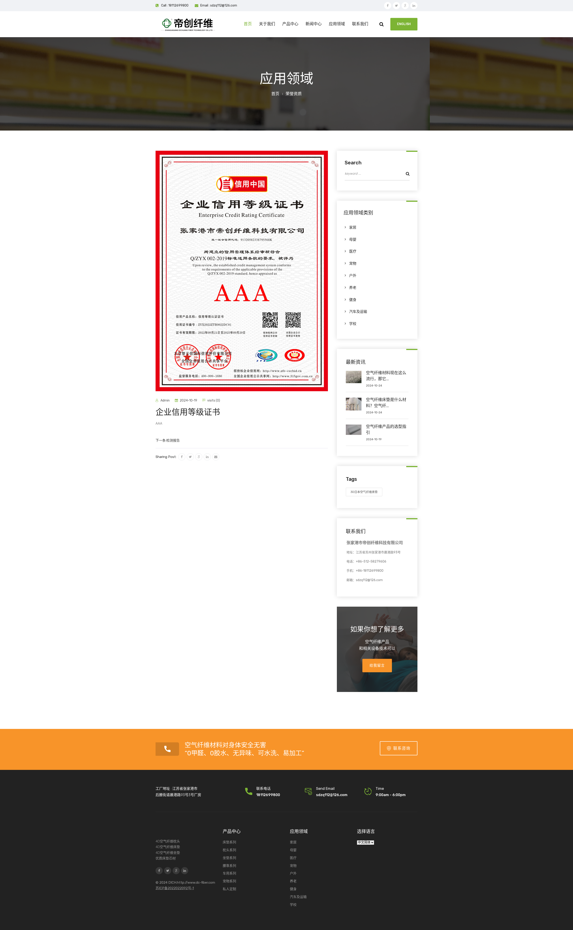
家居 (352, 227)
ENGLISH (404, 24)
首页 (248, 23)
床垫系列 (229, 842)
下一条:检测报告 (168, 440)
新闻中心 (314, 23)
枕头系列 (229, 850)
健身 (352, 300)
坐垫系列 (229, 858)
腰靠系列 (229, 866)
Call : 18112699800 (174, 5)
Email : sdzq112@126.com (218, 5)
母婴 (352, 239)
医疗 (352, 251)
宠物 (352, 263)
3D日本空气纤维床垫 (364, 492)
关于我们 (267, 23)
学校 (352, 324)
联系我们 (360, 23)
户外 (352, 275)
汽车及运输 (358, 311)
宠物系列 (229, 881)
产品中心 (290, 23)
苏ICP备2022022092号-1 (175, 888)
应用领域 (337, 23)
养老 (352, 288)
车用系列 (229, 873)
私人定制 (229, 889)
